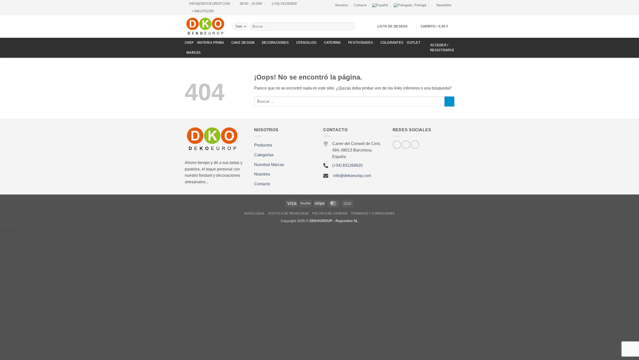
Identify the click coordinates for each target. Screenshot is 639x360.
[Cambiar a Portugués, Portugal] (410, 5)
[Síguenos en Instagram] (447, 10)
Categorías (264, 155)
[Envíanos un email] (451, 10)
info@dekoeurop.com (352, 176)
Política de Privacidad (288, 213)
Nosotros (341, 5)
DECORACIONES (275, 42)
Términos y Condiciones (373, 213)
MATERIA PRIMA (210, 42)
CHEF (189, 42)
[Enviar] (350, 26)
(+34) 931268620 (347, 165)
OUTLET (413, 42)
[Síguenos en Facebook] (442, 10)
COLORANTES (392, 42)
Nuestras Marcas (269, 164)
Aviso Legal (254, 213)
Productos (263, 145)
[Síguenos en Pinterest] (415, 144)
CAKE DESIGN (243, 42)
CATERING (332, 42)
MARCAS (193, 52)
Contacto (360, 5)
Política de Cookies (330, 213)
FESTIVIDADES (360, 42)
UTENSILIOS (306, 42)
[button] (442, 5)
